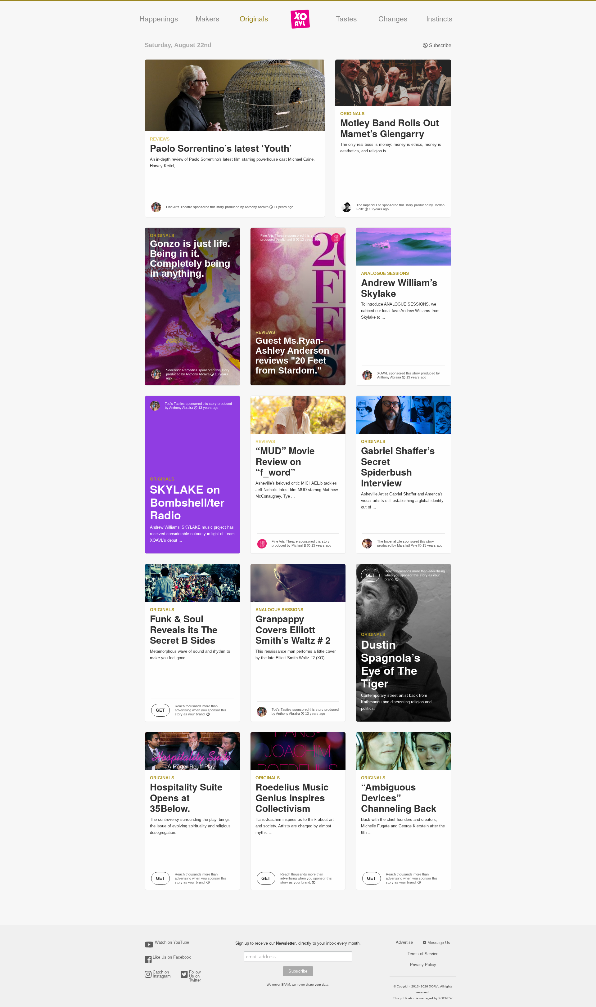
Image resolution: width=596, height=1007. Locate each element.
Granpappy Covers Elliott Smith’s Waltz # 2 (293, 629)
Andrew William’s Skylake (399, 287)
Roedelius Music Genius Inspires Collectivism (292, 797)
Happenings (158, 18)
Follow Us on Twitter (195, 976)
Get (160, 710)
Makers (207, 18)
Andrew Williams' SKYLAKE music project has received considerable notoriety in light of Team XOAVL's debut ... (192, 534)
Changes (393, 18)
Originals (254, 18)
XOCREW (445, 998)
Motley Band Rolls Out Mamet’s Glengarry (389, 128)
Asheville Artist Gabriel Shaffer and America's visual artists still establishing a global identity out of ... (402, 500)
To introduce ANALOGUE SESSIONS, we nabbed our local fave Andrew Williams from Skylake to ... (400, 311)
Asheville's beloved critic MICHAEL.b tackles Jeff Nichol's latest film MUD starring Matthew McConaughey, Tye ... (296, 490)
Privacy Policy (423, 964)
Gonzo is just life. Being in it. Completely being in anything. (190, 258)
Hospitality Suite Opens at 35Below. (186, 797)
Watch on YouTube (172, 942)
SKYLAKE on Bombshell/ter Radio (187, 502)
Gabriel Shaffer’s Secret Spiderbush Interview (398, 466)
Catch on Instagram (162, 974)
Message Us (438, 942)
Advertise (404, 942)
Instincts (439, 18)
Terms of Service (423, 953)
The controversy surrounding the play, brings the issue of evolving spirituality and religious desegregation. (190, 826)
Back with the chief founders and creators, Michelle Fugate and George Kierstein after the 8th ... (403, 826)
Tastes (346, 18)
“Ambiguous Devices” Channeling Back (398, 797)
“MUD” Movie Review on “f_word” (285, 461)
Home (300, 19)
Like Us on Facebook (172, 957)
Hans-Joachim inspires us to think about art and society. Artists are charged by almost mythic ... (294, 826)
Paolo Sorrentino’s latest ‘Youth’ (221, 147)
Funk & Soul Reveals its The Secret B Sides (184, 629)
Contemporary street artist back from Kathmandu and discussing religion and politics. (396, 702)
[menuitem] (300, 21)
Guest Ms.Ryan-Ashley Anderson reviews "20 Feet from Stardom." (292, 355)
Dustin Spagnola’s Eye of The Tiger (390, 663)
